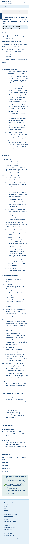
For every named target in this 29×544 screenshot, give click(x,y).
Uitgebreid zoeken (17, 6)
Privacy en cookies (8, 516)
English (6, 506)
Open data (7, 525)
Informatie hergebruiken (10, 514)
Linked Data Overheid (9, 527)
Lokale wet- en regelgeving (6, 6)
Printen (23, 11)
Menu (25, 2)
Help (5, 508)
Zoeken (6, 510)
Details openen (1, 16)
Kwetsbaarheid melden (10, 521)
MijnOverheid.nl (8, 533)
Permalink (16, 11)
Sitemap (6, 519)
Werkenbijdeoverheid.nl (10, 539)
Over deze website (8, 503)
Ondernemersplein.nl (9, 537)
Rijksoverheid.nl (8, 535)
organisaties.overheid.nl (11, 488)
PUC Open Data (8, 529)
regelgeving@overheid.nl (11, 493)
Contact (6, 504)
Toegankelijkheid (8, 518)
